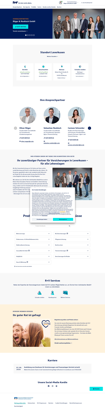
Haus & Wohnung (21, 262)
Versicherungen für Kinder (62, 256)
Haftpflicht (19, 256)
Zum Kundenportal (87, 2)
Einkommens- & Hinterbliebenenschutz (27, 239)
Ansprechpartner (17, 7)
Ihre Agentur (26, 7)
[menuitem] (20, 403)
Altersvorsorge (20, 233)
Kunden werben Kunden (49, 7)
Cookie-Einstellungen (61, 403)
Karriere (59, 7)
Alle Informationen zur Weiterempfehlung (66, 339)
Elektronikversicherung (23, 245)
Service (39, 7)
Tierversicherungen (60, 250)
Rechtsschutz (59, 245)
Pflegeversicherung (60, 239)
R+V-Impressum (41, 403)
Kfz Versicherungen (60, 233)
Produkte (33, 7)
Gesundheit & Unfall (22, 250)
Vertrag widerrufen (20, 403)
